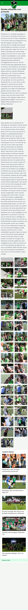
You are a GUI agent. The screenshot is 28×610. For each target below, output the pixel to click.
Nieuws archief (6, 560)
